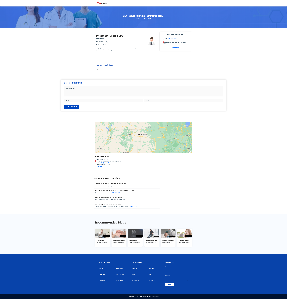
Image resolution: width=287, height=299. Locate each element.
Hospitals (102, 274)
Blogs (167, 3)
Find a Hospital (145, 3)
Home (126, 3)
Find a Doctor (134, 3)
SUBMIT (170, 284)
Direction (175, 48)
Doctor (101, 268)
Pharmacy (102, 280)
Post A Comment (72, 106)
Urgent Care (119, 268)
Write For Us (135, 280)
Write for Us (174, 3)
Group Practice (120, 274)
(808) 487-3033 (172, 38)
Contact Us (152, 280)
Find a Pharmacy (158, 3)
